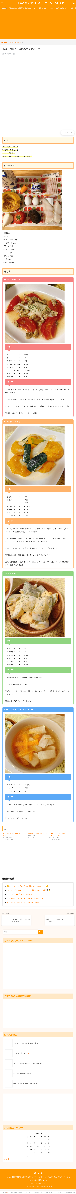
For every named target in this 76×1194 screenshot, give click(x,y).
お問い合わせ (64, 8)
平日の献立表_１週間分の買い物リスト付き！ (23, 8)
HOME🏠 (4, 8)
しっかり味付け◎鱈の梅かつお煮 (36, 833)
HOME (39, 1173)
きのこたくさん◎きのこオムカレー (20, 894)
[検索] (40, 932)
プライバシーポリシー (37, 1184)
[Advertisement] (38, 25)
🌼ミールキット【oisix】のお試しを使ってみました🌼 (27, 886)
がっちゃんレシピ (53, 8)
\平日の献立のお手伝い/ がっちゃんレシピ (40, 3)
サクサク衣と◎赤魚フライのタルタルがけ (23, 903)
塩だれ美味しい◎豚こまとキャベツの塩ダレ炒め (25, 898)
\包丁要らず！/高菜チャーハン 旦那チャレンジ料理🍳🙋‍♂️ (29, 890)
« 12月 (6, 1159)
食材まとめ (42, 8)
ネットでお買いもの (50, 1177)
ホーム (8, 1177)
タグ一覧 (60, 1192)
